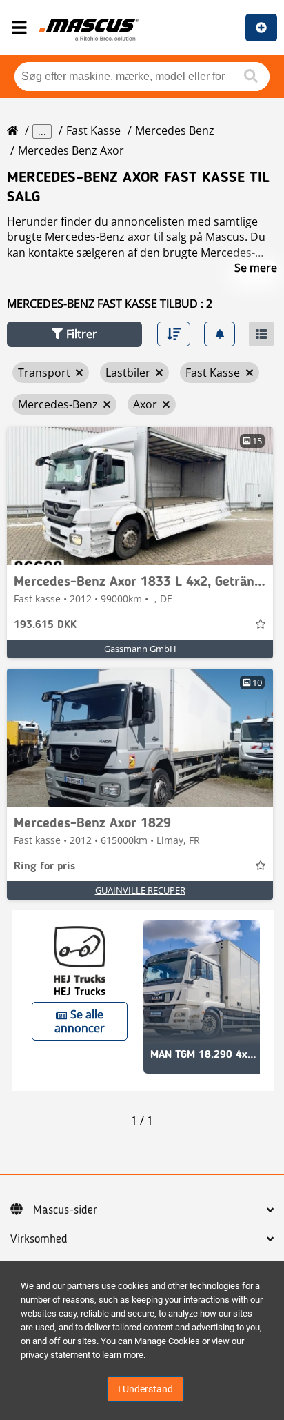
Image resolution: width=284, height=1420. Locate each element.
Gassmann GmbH (140, 648)
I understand (145, 1388)
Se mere (255, 267)
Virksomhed (39, 1239)
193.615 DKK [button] (45, 625)
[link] (140, 496)
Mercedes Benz (174, 130)
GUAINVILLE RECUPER (140, 890)
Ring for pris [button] (44, 866)
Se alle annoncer (79, 1021)
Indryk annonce (261, 27)
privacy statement (55, 1355)
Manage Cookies (167, 1341)
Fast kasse (93, 130)
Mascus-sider (65, 1210)
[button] (74, 334)
